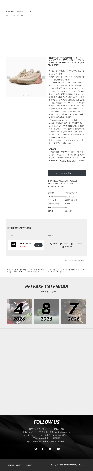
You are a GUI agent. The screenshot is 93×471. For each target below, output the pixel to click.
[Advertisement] (46, 37)
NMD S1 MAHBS (69, 111)
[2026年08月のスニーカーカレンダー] (46, 311)
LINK (54, 244)
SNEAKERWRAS (67, 465)
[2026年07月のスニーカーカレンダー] (73, 311)
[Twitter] (35, 449)
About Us (19, 465)
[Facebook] (43, 449)
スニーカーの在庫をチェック (67, 173)
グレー (67, 196)
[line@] (57, 449)
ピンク (73, 196)
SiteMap (11, 465)
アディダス (69, 193)
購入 (39, 245)
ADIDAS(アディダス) (73, 103)
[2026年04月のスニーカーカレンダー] (19, 311)
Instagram (68, 247)
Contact (29, 465)
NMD (75, 193)
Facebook (71, 160)
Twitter (63, 160)
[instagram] (50, 449)
